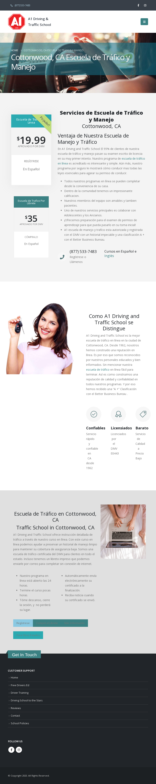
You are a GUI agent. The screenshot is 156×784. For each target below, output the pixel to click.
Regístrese (31, 161)
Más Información (74, 623)
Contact (15, 715)
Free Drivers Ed (20, 685)
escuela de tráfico (97, 369)
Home (14, 677)
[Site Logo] (16, 22)
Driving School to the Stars (27, 700)
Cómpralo (31, 237)
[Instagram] (145, 5)
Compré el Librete (47, 623)
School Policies (20, 723)
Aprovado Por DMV (31, 146)
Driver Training (19, 692)
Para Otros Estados (28, 635)
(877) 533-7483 (22, 5)
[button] (144, 21)
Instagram (19, 750)
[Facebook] (138, 5)
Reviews (16, 708)
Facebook (11, 750)
